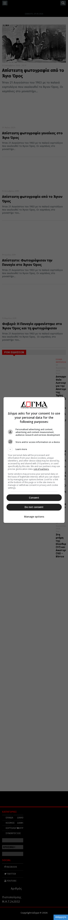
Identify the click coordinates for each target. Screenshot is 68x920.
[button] (34, 449)
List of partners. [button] (41, 469)
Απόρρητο (60, 917)
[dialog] (34, 460)
